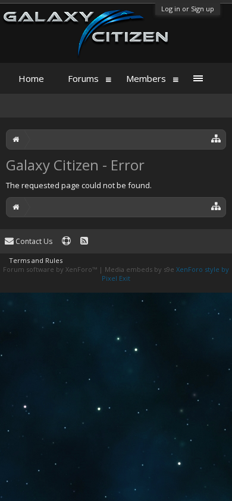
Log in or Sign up (187, 8)
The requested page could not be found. (79, 185)
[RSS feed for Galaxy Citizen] (84, 241)
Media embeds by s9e (139, 269)
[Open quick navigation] (216, 138)
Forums (83, 78)
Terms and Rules (35, 260)
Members (146, 78)
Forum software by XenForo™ (51, 269)
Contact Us (33, 241)
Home (31, 78)
